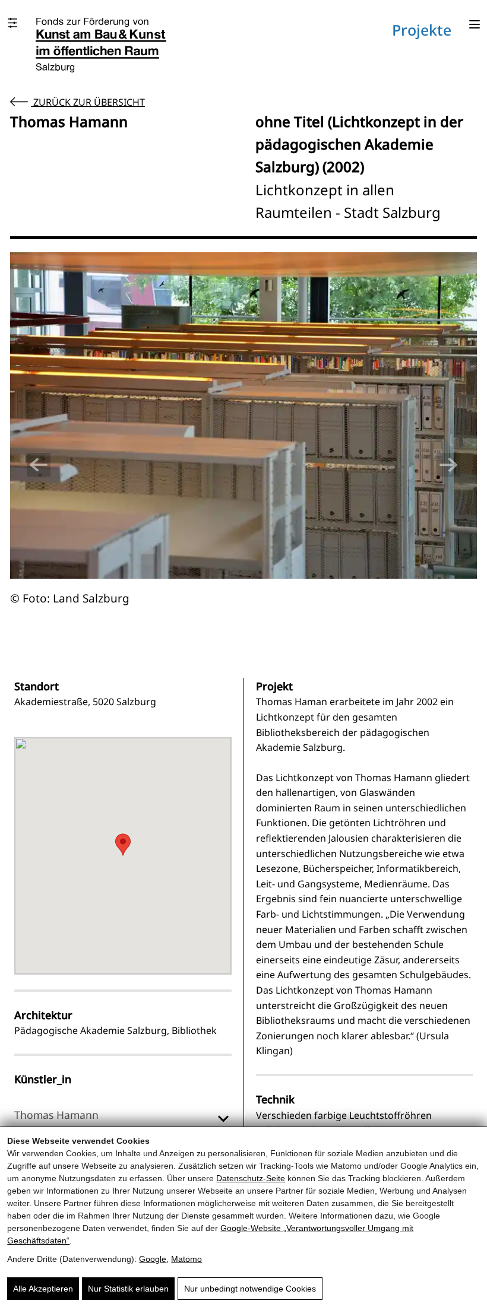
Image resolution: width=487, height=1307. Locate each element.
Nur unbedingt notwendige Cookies (250, 1288)
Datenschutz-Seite (250, 1178)
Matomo (186, 1259)
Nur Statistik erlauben (128, 1288)
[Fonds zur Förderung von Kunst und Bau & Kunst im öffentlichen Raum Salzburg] (101, 45)
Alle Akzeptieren (43, 1288)
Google (152, 1259)
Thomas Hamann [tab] (56, 1115)
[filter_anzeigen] (12, 23)
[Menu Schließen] (474, 25)
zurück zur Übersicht (88, 102)
